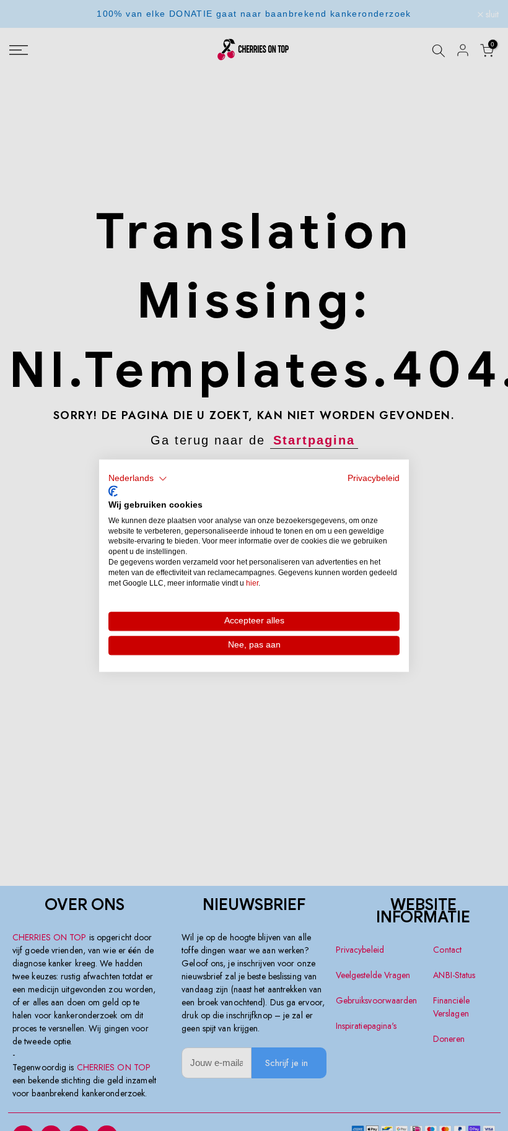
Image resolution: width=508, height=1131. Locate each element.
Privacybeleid (374, 478)
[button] (137, 478)
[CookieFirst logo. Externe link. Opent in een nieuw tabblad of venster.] (113, 491)
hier (252, 583)
